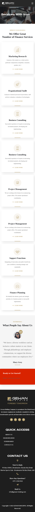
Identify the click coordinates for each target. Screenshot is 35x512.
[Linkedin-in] (19, 419)
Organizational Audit (17, 91)
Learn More (18, 69)
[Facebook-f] (15, 419)
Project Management (17, 189)
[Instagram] (23, 419)
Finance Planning (17, 293)
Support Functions (17, 258)
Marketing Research (18, 56)
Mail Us (17, 489)
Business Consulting (17, 120)
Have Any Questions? (17, 478)
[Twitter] (11, 419)
